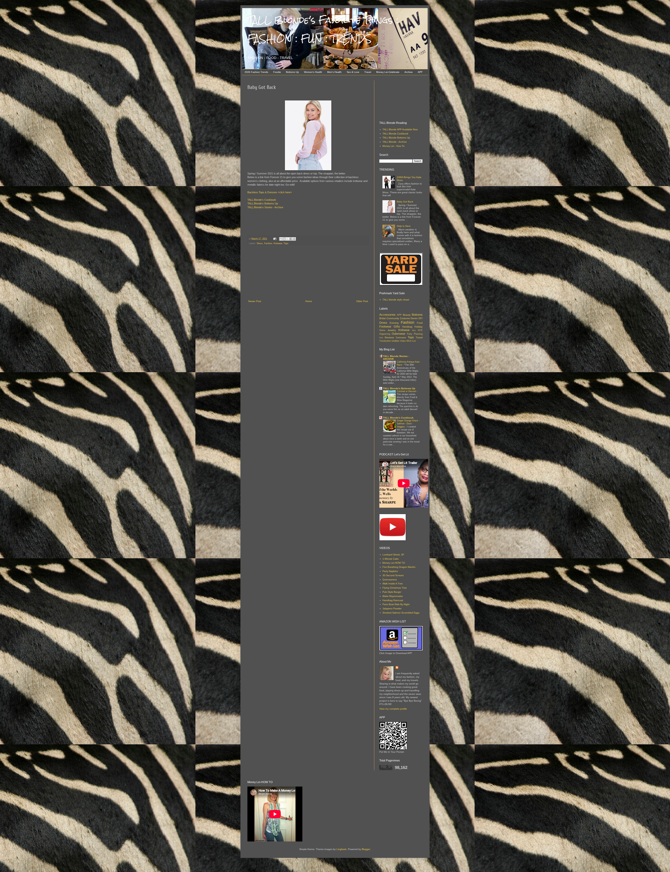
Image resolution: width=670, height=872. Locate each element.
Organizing (384, 334)
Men (414, 330)
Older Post (362, 301)
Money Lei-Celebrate (387, 72)
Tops (286, 243)
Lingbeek (341, 849)
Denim (414, 318)
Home (308, 301)
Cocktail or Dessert (407, 391)
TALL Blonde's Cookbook (261, 199)
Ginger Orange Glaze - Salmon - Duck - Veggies (408, 423)
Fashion (268, 243)
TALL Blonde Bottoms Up (396, 137)
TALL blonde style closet (395, 299)
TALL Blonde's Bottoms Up (262, 203)
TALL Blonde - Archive (394, 141)
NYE (420, 330)
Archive (408, 72)
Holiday (418, 326)
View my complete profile (393, 708)
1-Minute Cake (390, 558)
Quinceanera (389, 579)
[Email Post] (274, 239)
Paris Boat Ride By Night (396, 604)
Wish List (411, 341)
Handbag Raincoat (392, 600)
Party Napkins (390, 571)
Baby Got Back (405, 201)
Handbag (407, 326)
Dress (260, 243)
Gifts (397, 326)
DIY (421, 318)
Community (392, 318)
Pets (381, 338)
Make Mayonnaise (392, 596)
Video (403, 341)
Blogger (366, 849)
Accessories (387, 314)
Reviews (389, 337)
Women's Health (313, 72)
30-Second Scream (393, 575)
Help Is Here (404, 226)
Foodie (277, 72)
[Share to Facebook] (291, 239)
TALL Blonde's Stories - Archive (265, 207)
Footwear (385, 326)
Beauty (407, 314)
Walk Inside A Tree (392, 583)
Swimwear (401, 337)
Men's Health (334, 72)
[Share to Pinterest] (294, 239)
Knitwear (278, 243)
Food (420, 322)
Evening (394, 322)
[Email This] (281, 239)
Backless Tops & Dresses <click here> (269, 192)
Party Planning (415, 334)
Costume (405, 318)
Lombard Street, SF (393, 554)
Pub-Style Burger (391, 592)
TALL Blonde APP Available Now (400, 129)
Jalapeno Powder (392, 608)
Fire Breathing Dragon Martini (398, 567)
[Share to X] (287, 239)
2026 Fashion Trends (256, 72)
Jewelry (392, 330)
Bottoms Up (292, 72)
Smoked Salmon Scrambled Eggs (400, 612)
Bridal (382, 318)
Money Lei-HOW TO (393, 562)
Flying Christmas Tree (394, 587)
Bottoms (417, 314)
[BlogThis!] (284, 239)
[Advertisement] (308, 273)
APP (420, 72)
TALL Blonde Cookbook (395, 133)
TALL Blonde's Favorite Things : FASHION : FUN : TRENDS (323, 29)
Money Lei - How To (393, 146)
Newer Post (254, 301)
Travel (367, 72)
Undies (395, 340)
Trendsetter (385, 341)
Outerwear (398, 333)
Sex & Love (353, 72)
